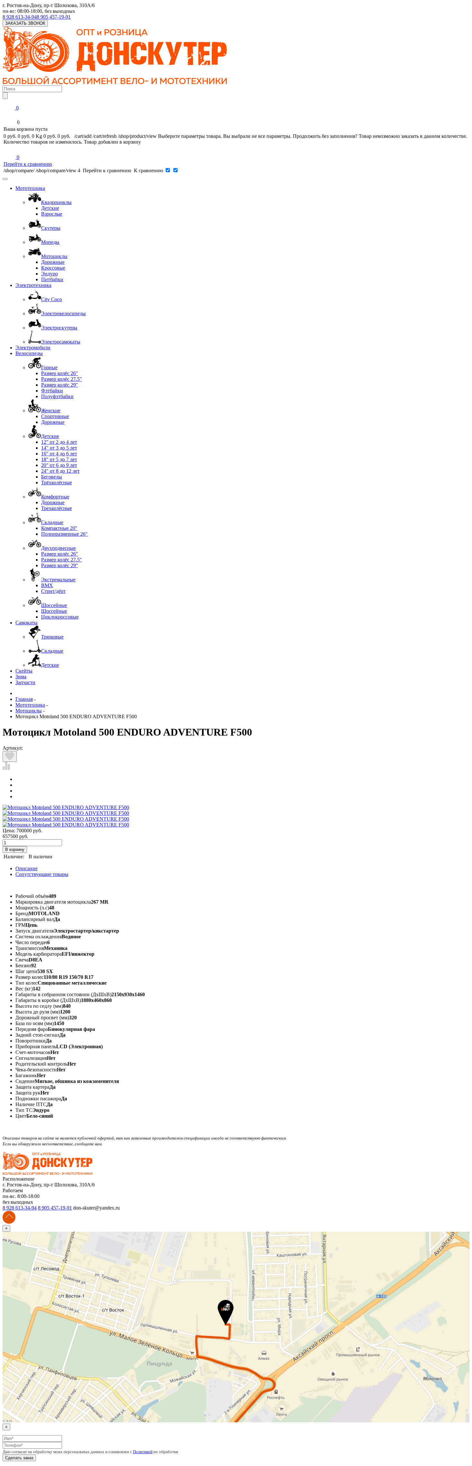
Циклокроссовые (60, 617)
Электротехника (33, 285)
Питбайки (52, 279)
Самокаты (26, 622)
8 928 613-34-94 (20, 17)
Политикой (143, 1451)
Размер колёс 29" (59, 385)
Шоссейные (54, 611)
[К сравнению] (6, 768)
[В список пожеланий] (10, 756)
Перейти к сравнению (28, 164)
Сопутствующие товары (41, 874)
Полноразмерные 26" (64, 534)
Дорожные (53, 262)
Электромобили (32, 347)
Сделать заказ (19, 1457)
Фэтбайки (52, 390)
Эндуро (49, 273)
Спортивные (55, 416)
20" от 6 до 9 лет (59, 465)
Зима (20, 676)
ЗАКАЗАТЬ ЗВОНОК (25, 23)
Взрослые (51, 214)
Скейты (23, 671)
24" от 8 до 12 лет (60, 471)
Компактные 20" (59, 528)
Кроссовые (53, 268)
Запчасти (25, 682)
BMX (47, 585)
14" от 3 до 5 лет (59, 448)
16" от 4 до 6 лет (59, 453)
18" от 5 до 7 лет (59, 459)
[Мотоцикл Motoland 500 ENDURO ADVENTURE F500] (66, 807)
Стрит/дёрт (53, 591)
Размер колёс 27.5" (61, 379)
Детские (50, 208)
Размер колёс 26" (59, 373)
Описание (26, 868)
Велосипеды (29, 353)
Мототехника (30, 188)
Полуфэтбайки (57, 396)
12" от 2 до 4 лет (59, 442)
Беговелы (51, 476)
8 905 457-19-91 (54, 17)
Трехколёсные (56, 508)
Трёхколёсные (56, 482)
